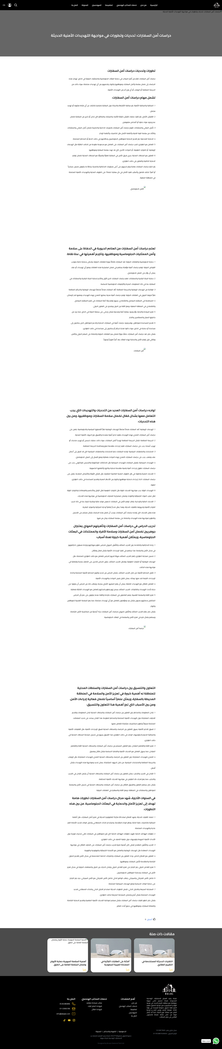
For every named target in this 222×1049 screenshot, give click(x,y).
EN (4, 5)
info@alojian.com (63, 1013)
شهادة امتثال (97, 1009)
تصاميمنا (109, 5)
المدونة (85, 5)
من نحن (143, 5)
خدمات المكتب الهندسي (126, 5)
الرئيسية (153, 5)
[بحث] (15, 5)
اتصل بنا (74, 5)
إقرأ (171, 969)
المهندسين (96, 5)
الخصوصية (122, 1031)
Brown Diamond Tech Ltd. (115, 1043)
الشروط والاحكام (110, 1031)
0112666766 (65, 1008)
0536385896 (65, 1003)
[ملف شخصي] (216, 5)
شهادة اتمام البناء (95, 1006)
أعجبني (149, 919)
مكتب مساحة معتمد (94, 1003)
